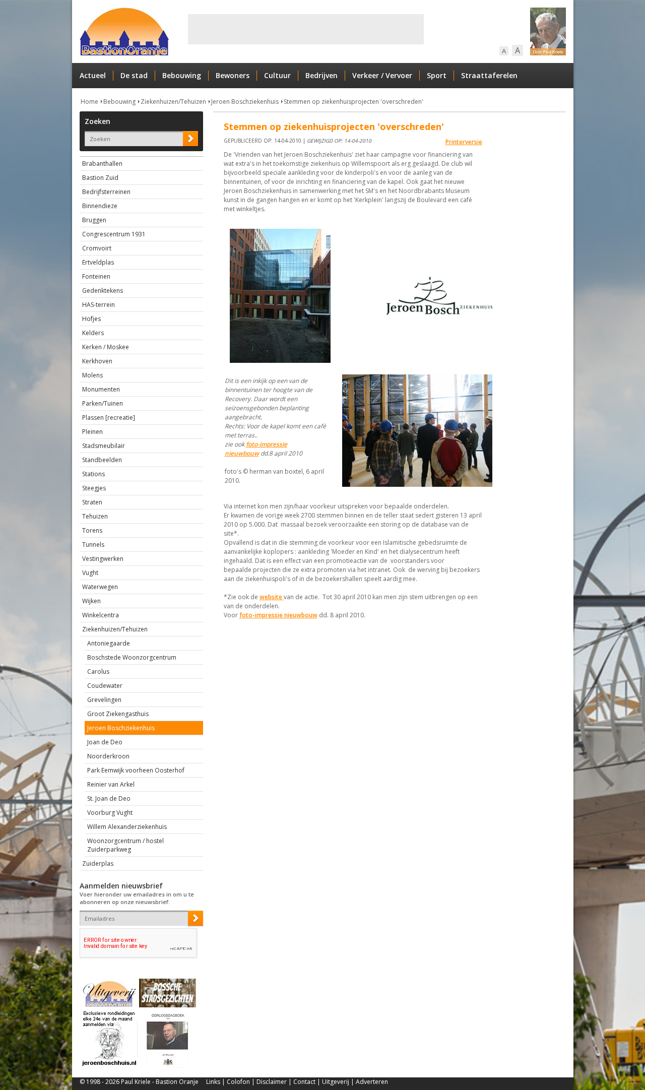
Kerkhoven (97, 361)
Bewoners (232, 75)
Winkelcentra (100, 615)
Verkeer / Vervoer (382, 75)
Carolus (98, 671)
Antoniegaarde (108, 643)
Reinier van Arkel (111, 784)
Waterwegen (100, 587)
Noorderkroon (108, 756)
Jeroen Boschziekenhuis (245, 101)
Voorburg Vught (110, 812)
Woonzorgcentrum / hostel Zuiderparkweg (125, 845)
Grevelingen (104, 699)
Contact (304, 1081)
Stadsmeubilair (103, 445)
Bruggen (94, 220)
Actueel (93, 75)
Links (213, 1081)
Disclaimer (271, 1081)
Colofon (238, 1081)
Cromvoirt (96, 248)
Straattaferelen (489, 75)
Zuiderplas (97, 863)
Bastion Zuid (100, 177)
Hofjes (91, 318)
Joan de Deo (104, 742)
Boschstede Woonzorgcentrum (131, 657)
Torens (92, 530)
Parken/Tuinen (102, 403)
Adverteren (372, 1081)
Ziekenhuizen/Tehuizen (173, 101)
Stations (93, 474)
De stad (134, 75)
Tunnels (93, 544)
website (272, 597)
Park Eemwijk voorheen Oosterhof (135, 770)
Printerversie (463, 142)
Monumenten (101, 389)
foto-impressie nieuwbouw (256, 449)
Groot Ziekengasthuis (118, 714)
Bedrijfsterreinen (106, 191)
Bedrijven (321, 75)
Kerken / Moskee (105, 347)
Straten (92, 502)
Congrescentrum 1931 (114, 234)
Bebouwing (181, 75)
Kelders (93, 333)
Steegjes (94, 488)
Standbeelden (102, 460)
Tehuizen (95, 516)
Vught (90, 572)
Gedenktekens (102, 290)
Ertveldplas (98, 262)
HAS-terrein (98, 304)
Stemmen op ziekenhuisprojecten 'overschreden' (353, 101)
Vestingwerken (102, 558)
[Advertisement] (306, 29)
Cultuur (277, 75)
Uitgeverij (335, 1081)
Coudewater (104, 685)
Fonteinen (96, 276)
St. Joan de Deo (109, 798)
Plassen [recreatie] (108, 417)
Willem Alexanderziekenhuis (127, 826)
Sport (436, 75)
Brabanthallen (102, 163)
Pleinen (92, 431)
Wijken (91, 601)
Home (89, 101)
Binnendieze (99, 206)
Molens (92, 375)
